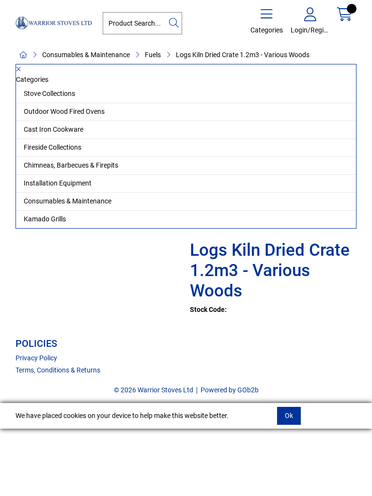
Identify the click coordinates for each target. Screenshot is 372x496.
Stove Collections (49, 93)
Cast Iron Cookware (53, 129)
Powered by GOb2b (230, 390)
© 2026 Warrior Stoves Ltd (153, 390)
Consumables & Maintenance (86, 55)
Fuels (153, 55)
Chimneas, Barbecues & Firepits (71, 165)
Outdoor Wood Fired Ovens (64, 111)
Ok (289, 415)
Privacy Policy (36, 358)
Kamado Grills (45, 219)
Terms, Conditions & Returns (58, 370)
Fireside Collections (52, 147)
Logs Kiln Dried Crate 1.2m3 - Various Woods (243, 55)
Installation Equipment (58, 183)
